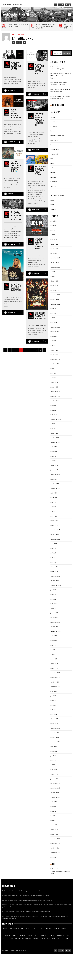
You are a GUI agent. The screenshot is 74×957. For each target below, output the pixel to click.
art (22, 928)
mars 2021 (53, 414)
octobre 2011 (54, 848)
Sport (52, 204)
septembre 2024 (55, 304)
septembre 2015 (55, 631)
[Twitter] (66, 5)
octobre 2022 (54, 364)
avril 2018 (53, 511)
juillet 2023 (53, 336)
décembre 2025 (55, 253)
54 (40, 350)
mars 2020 (53, 428)
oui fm (43, 938)
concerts (6, 932)
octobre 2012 (54, 792)
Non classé (53, 181)
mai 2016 (53, 599)
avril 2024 (53, 318)
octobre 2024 (54, 299)
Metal (5, 938)
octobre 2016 (54, 580)
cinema (56, 928)
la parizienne (61, 935)
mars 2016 (53, 603)
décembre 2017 (55, 530)
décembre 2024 (55, 290)
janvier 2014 (54, 723)
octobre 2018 (54, 484)
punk (10, 942)
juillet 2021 (53, 405)
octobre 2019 (54, 438)
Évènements (54, 140)
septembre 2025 (55, 267)
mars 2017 (53, 562)
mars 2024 (53, 322)
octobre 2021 (54, 401)
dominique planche (23, 932)
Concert (63, 928)
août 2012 (53, 802)
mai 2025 (53, 272)
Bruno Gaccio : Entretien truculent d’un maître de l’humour (16, 66)
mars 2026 (53, 239)
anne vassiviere (14, 928)
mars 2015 (53, 659)
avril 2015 (53, 654)
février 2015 (54, 663)
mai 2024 (53, 313)
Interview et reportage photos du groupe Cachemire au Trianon (39, 244)
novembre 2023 (55, 331)
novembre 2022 (55, 359)
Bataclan (35, 928)
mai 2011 (53, 857)
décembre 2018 (55, 474)
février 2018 (54, 520)
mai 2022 (53, 373)
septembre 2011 (55, 852)
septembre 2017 (55, 539)
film (61, 932)
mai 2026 (53, 230)
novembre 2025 (55, 258)
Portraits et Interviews (57, 195)
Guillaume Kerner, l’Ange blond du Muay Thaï (15, 904)
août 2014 (53, 691)
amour (5, 928)
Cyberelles (53, 126)
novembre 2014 (55, 677)
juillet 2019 (53, 451)
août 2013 (53, 746)
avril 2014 (53, 709)
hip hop (22, 935)
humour (29, 935)
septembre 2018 (55, 488)
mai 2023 (53, 341)
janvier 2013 (54, 779)
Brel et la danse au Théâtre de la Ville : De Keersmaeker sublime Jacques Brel (45, 26)
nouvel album (26, 938)
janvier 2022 (54, 387)
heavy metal (7, 935)
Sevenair (5, 895)
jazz (36, 935)
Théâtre (53, 209)
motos (52, 168)
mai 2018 (53, 507)
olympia (35, 938)
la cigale (52, 935)
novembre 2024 (55, 295)
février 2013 (54, 774)
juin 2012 (53, 811)
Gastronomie (54, 154)
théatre (50, 942)
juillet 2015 (53, 640)
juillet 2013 (53, 751)
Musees (52, 172)
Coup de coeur (54, 122)
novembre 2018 (55, 479)
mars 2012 (53, 825)
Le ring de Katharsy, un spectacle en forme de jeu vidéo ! (17, 25)
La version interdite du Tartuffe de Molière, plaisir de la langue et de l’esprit (60, 76)
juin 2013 (53, 756)
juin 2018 (53, 502)
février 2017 (54, 567)
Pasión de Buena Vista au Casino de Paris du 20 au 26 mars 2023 (40, 316)
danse (13, 932)
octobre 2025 (54, 262)
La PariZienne (11, 90)
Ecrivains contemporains (57, 135)
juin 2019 (53, 456)
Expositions (54, 145)
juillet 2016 (53, 590)
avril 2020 (53, 424)
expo (33, 932)
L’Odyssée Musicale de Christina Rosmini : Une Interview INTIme (16, 113)
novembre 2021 (55, 396)
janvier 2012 (54, 834)
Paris (48, 938)
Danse (52, 131)
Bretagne (49, 928)
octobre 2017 (54, 534)
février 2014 (54, 719)
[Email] (24, 42)
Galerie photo (54, 149)
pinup (53, 938)
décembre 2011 (55, 839)
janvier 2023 (54, 354)
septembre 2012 (55, 797)
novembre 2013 (55, 733)
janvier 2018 (54, 525)
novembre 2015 (55, 622)
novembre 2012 (55, 788)
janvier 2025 (54, 285)
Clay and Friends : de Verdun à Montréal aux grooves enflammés (40, 170)
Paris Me (53, 186)
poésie (5, 942)
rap (16, 942)
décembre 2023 (55, 327)
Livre (51, 158)
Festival (55, 932)
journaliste (43, 935)
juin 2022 (53, 368)
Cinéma (52, 117)
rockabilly (27, 942)
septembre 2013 (55, 742)
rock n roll (36, 942)
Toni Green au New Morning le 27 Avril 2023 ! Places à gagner (16, 287)
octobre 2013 (54, 737)
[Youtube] (69, 5)
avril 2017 (53, 557)
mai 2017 (53, 553)
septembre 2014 (55, 686)
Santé (52, 200)
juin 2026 (53, 225)
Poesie (52, 191)
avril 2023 (53, 345)
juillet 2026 (53, 221)
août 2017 (53, 544)
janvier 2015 (54, 668)
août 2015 (53, 636)
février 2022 (54, 382)
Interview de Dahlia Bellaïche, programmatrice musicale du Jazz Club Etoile (16, 216)
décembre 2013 (55, 728)
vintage (57, 942)
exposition (40, 932)
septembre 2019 (55, 442)
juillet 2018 (53, 497)
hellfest (15, 935)
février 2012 (54, 829)
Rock (20, 942)
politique (60, 938)
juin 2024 (53, 308)
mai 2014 (53, 705)
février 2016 (54, 608)
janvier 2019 (54, 470)
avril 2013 (53, 765)
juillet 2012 (53, 806)
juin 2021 (53, 410)
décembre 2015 (55, 617)
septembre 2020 (55, 419)
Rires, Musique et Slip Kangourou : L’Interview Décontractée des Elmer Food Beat (39, 119)
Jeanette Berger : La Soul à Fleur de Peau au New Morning (32, 911)
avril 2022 (53, 378)
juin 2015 (53, 645)
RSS (54, 864)
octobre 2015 (54, 626)
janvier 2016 (54, 613)
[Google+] (59, 5)
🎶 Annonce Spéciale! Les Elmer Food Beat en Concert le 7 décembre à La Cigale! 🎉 (16, 166)
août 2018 (53, 493)
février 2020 (54, 433)
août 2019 (53, 447)
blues (42, 928)
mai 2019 (53, 461)
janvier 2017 (54, 571)
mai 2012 (53, 815)
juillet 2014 (53, 696)
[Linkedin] (17, 42)
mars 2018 (53, 516)
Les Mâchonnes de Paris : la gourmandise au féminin (24, 891)
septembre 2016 (55, 585)
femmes (48, 932)
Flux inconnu (58, 105)
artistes (28, 928)
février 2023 (54, 350)
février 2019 (54, 465)
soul (44, 942)
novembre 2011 (55, 843)
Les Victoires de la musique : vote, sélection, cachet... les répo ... (21, 916)
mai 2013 (53, 760)
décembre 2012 (55, 783)
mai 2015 (53, 650)
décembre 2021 (55, 391)
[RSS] (62, 5)
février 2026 (54, 244)
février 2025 (54, 281)
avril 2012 (53, 820)
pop (67, 938)
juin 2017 (53, 548)
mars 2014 (53, 714)
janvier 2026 (54, 249)
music (11, 938)
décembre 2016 (55, 576)
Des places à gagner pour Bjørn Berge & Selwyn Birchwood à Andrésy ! (32, 900)
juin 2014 (53, 700)
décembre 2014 (55, 673)
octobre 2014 (54, 682)
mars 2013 (53, 769)
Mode (52, 163)
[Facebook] (55, 5)
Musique (53, 177)
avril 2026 (53, 235)
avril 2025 (53, 276)
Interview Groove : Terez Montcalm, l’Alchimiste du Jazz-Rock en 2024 (39, 69)
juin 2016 (53, 594)
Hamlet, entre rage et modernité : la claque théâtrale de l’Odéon (30, 895)
